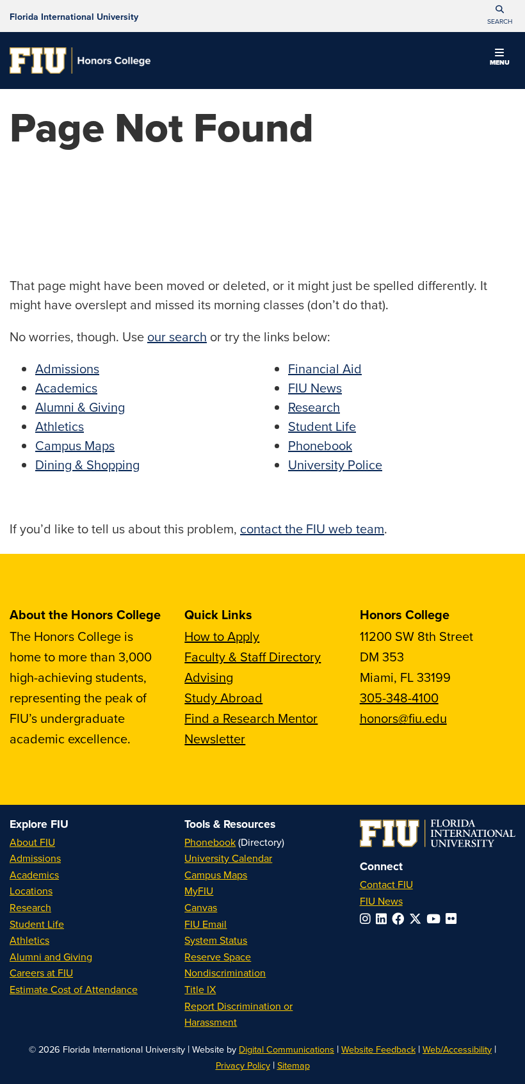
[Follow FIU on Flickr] (454, 918)
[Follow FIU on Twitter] (417, 918)
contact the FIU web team (312, 528)
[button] (499, 16)
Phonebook (320, 445)
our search (177, 336)
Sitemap (293, 1065)
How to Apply (221, 636)
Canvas (200, 907)
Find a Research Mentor (251, 718)
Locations (31, 891)
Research (314, 407)
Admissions (67, 368)
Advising (208, 677)
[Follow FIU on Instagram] (368, 918)
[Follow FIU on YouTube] (436, 918)
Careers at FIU (41, 973)
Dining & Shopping (87, 464)
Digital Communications (286, 1049)
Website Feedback (378, 1049)
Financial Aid (325, 368)
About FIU (32, 842)
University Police (335, 464)
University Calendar (228, 858)
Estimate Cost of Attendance (74, 989)
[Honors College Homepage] (80, 60)
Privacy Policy (243, 1065)
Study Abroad (223, 697)
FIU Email (205, 924)
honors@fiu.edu (403, 718)
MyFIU (198, 891)
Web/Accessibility (457, 1049)
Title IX (200, 989)
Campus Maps (75, 445)
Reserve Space (217, 957)
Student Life (322, 426)
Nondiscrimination (225, 973)
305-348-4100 (399, 697)
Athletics (59, 426)
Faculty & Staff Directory (252, 656)
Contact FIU (386, 884)
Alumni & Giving (80, 407)
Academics (66, 387)
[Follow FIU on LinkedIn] (384, 918)
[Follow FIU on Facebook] (400, 918)
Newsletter (214, 738)
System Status (215, 940)
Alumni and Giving (51, 957)
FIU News (315, 387)
